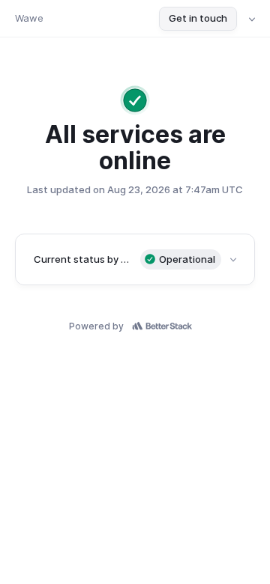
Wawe (29, 18)
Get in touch (198, 18)
